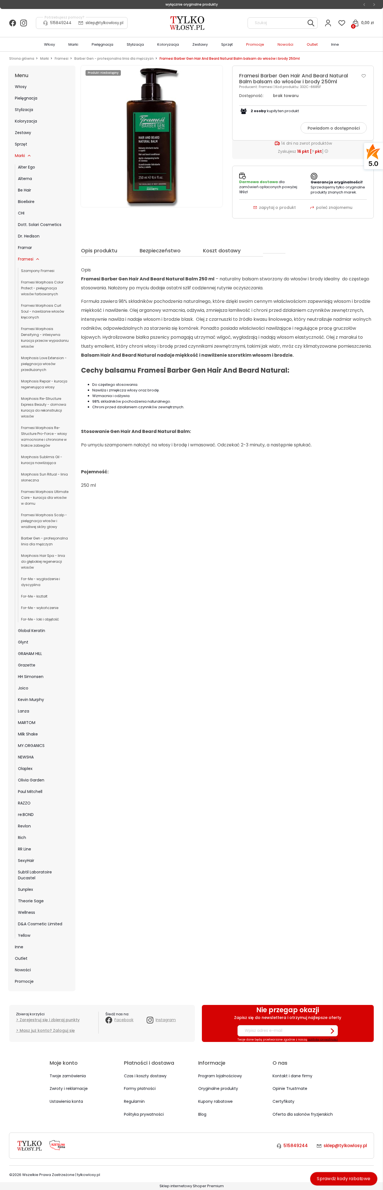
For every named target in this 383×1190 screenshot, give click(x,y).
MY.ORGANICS (31, 745)
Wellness (26, 912)
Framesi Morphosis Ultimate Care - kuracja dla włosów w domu (44, 497)
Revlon (24, 826)
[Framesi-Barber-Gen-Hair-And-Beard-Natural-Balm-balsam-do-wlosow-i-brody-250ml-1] (151, 136)
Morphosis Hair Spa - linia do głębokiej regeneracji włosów (43, 561)
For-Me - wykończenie (39, 607)
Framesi (25, 259)
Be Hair (24, 190)
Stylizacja (24, 109)
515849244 (60, 23)
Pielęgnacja (26, 98)
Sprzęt (21, 144)
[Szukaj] (310, 23)
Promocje (24, 981)
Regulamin (134, 1101)
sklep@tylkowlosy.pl (104, 23)
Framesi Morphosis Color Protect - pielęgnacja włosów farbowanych (42, 288)
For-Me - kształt (34, 596)
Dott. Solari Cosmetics (39, 224)
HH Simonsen (30, 676)
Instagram (166, 1020)
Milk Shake (28, 734)
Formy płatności (140, 1088)
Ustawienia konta (66, 1101)
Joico (23, 688)
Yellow (24, 935)
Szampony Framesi (37, 270)
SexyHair (26, 860)
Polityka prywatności (144, 1114)
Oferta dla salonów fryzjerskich (303, 1114)
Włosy (21, 86)
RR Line (24, 849)
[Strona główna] (188, 23)
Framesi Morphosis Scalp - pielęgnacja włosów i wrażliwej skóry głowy (44, 521)
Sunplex (25, 889)
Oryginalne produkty (218, 1088)
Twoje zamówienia (68, 1076)
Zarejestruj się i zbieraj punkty (50, 1020)
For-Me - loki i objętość (40, 619)
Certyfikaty (283, 1101)
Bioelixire (26, 201)
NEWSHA (26, 757)
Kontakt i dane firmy (292, 1076)
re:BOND (26, 814)
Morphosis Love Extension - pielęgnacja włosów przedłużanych (44, 364)
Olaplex (25, 768)
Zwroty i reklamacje (69, 1088)
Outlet (21, 958)
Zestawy (23, 132)
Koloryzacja (26, 121)
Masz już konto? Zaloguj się (47, 1030)
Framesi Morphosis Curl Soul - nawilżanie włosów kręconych (42, 311)
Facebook (123, 1020)
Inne (19, 947)
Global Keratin (31, 630)
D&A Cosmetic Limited (40, 924)
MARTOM (26, 722)
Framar (25, 247)
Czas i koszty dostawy (145, 1076)
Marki (20, 155)
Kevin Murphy (31, 699)
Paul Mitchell (30, 791)
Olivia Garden (31, 780)
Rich (22, 837)
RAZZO (24, 803)
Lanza (23, 711)
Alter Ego (26, 167)
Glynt (23, 642)
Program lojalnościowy (220, 1076)
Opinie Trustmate (290, 1088)
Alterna (25, 178)
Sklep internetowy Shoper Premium (192, 1186)
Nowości (23, 970)
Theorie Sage (31, 901)
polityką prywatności (323, 1039)
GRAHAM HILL (30, 653)
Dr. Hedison (29, 236)
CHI (21, 213)
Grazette (26, 665)
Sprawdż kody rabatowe (343, 1178)
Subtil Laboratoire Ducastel (35, 875)
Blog (202, 1114)
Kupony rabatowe (215, 1101)
